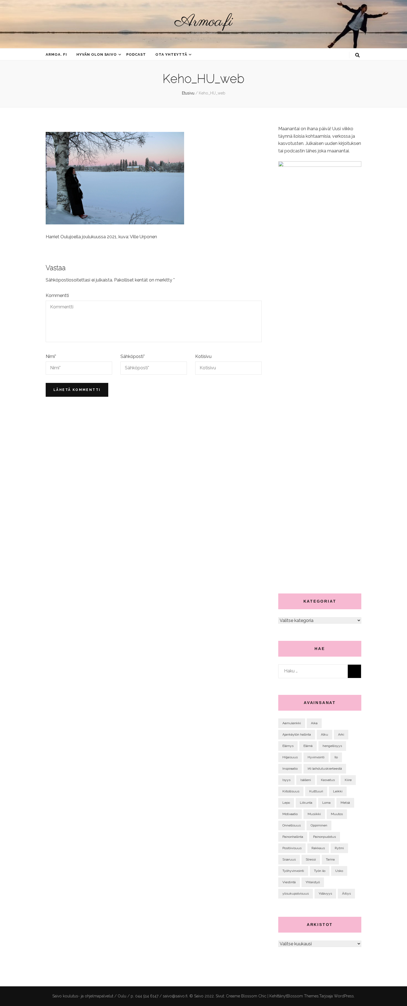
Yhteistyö (313, 882)
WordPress (344, 996)
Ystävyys (325, 893)
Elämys (287, 746)
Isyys (286, 780)
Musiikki (314, 814)
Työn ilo (319, 871)
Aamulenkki (291, 723)
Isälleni (305, 780)
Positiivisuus (292, 848)
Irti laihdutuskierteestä (325, 769)
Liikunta (306, 803)
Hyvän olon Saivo (96, 54)
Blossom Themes (303, 996)
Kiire (348, 780)
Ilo (336, 757)
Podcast (136, 54)
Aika (314, 723)
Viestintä (289, 882)
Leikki (337, 791)
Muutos (337, 814)
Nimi (51, 356)
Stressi (311, 859)
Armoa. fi (56, 54)
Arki (341, 734)
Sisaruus (289, 859)
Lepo (286, 803)
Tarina (330, 859)
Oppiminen (319, 825)
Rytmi (339, 848)
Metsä (345, 803)
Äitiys (346, 893)
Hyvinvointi (316, 757)
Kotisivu (203, 356)
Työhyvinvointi (293, 871)
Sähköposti (132, 356)
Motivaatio (290, 814)
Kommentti (57, 295)
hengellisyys (332, 746)
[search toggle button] (357, 55)
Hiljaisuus (290, 757)
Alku (324, 734)
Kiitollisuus (290, 791)
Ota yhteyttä (171, 54)
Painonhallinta (292, 837)
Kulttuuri (316, 791)
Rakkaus (318, 848)
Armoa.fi (203, 22)
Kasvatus (328, 780)
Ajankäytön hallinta (296, 734)
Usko (339, 871)
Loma (326, 803)
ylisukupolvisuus (295, 893)
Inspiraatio (290, 769)
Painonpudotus (324, 837)
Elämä (308, 746)
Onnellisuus (291, 825)
